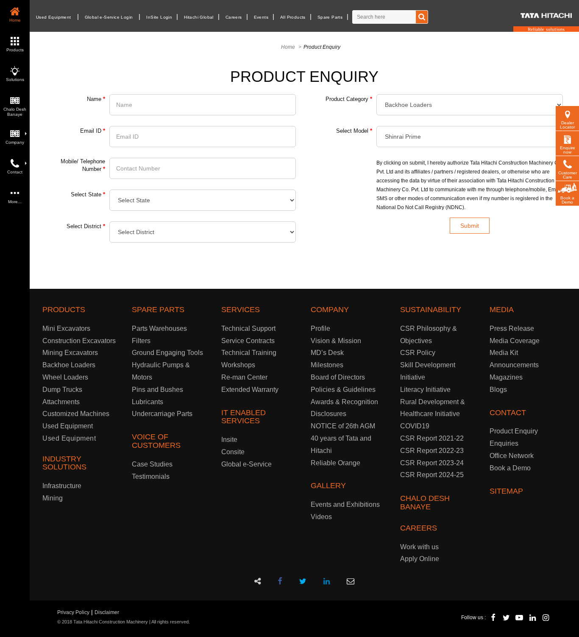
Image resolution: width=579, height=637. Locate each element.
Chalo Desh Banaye (14, 112)
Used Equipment (53, 17)
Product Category (349, 99)
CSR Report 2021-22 (432, 438)
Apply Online (419, 558)
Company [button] (15, 142)
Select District (86, 226)
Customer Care (567, 174)
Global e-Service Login (109, 17)
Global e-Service (246, 464)
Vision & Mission (336, 340)
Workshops (238, 365)
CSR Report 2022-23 (432, 450)
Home (15, 20)
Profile (320, 328)
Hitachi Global (199, 17)
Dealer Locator (567, 124)
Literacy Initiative (425, 389)
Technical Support (248, 328)
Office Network (512, 455)
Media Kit (504, 352)
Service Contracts (248, 340)
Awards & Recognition (344, 401)
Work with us (419, 546)
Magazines (506, 377)
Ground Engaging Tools (167, 352)
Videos (321, 516)
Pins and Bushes (157, 389)
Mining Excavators (70, 352)
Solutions (15, 79)
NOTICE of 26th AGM (343, 426)
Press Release (512, 328)
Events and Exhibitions (345, 504)
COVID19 (414, 426)
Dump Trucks (62, 389)
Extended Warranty (249, 389)
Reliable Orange (335, 463)
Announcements (514, 365)
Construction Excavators (79, 340)
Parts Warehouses (159, 328)
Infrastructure (61, 485)
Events (261, 17)
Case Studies (152, 464)
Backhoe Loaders (68, 365)
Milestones (327, 365)
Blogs (498, 389)
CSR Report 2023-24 (432, 463)
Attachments (61, 401)
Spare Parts (329, 17)
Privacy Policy (73, 612)
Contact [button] (14, 172)
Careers (233, 17)
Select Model (354, 131)
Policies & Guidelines (343, 389)
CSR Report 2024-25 (432, 474)
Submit (469, 225)
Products (15, 49)
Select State (88, 194)
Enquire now (567, 149)
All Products (293, 17)
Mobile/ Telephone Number (83, 165)
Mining (52, 498)
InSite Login (159, 17)
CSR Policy (417, 352)
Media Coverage (515, 340)
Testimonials (151, 476)
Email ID (92, 131)
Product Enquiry (514, 431)
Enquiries (504, 443)
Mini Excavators (66, 328)
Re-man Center (244, 377)
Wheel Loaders (65, 377)
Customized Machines (75, 413)
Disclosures (328, 413)
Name (96, 99)
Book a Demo (567, 200)
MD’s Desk (327, 352)
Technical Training (248, 352)
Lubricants (147, 401)
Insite (229, 439)
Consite (233, 451)
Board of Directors (338, 377)
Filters (141, 340)
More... (15, 201)
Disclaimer (107, 612)
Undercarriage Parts (162, 413)
